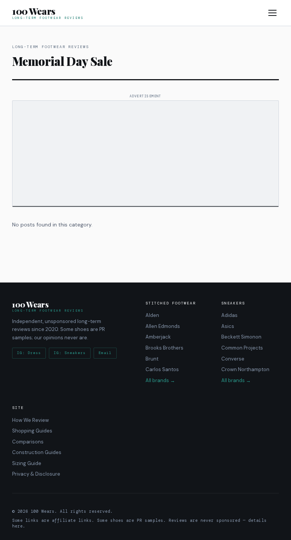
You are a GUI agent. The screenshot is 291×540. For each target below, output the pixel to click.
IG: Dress (29, 353)
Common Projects (242, 348)
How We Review (30, 420)
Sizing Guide (26, 463)
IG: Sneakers (70, 353)
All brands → (160, 380)
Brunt (152, 359)
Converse (232, 359)
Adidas (229, 315)
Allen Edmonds (163, 326)
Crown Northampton (245, 369)
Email (105, 353)
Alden (152, 315)
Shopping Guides (32, 431)
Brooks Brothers (164, 348)
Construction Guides (36, 452)
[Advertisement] (145, 154)
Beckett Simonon (241, 337)
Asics (227, 326)
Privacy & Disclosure (36, 474)
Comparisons (28, 442)
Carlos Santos (162, 369)
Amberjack (158, 337)
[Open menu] (272, 13)
